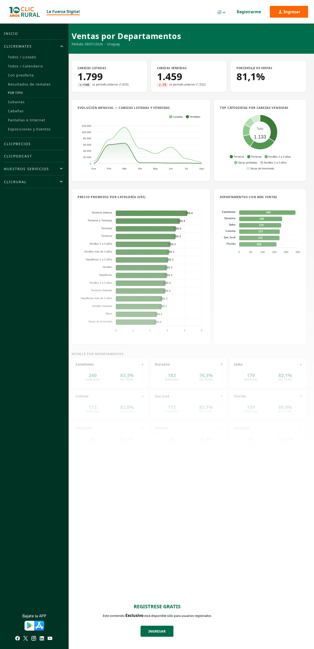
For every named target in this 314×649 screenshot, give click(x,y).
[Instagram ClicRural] (34, 639)
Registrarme (249, 11)
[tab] (34, 46)
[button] (176, 117)
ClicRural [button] (15, 181)
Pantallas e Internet (26, 120)
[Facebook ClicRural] (17, 639)
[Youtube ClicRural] (50, 639)
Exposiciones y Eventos (29, 129)
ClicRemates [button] (18, 46)
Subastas (16, 102)
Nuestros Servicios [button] (26, 168)
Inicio (11, 33)
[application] (141, 142)
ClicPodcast (18, 156)
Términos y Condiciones (97, 632)
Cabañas (16, 111)
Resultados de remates (29, 84)
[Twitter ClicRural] (25, 639)
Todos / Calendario (25, 66)
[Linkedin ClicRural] (42, 639)
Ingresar (157, 631)
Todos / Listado (22, 57)
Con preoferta (21, 75)
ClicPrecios (17, 143)
